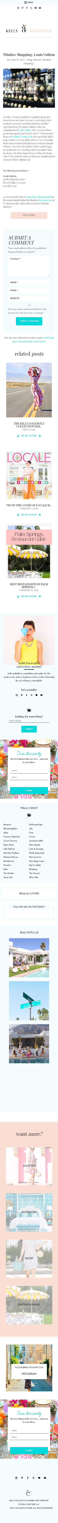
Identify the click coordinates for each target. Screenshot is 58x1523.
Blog (29, 59)
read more (29, 436)
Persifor (7, 865)
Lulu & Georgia (36, 849)
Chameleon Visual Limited (38, 196)
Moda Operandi (36, 853)
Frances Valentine (11, 837)
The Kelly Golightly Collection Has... (29, 425)
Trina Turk (8, 877)
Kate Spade (34, 845)
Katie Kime (8, 845)
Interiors (37, 59)
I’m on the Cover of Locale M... (29, 505)
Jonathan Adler (36, 841)
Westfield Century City (21, 136)
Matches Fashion (11, 853)
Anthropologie (36, 825)
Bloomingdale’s (10, 829)
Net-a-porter (35, 857)
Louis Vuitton (25, 130)
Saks (5, 869)
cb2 (30, 829)
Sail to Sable (35, 865)
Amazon (7, 825)
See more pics (45, 200)
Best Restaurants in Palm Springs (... (29, 585)
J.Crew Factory (10, 841)
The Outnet (34, 873)
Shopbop (33, 869)
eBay (5, 833)
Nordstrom (8, 861)
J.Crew (32, 837)
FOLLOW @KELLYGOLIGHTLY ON (29, 1367)
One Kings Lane (36, 861)
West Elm (33, 877)
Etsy (31, 833)
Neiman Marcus (10, 857)
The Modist (8, 873)
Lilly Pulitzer (9, 849)
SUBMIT (29, 729)
